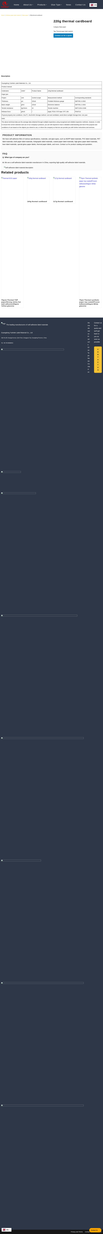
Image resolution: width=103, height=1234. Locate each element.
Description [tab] (5, 76)
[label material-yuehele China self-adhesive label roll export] (5, 4)
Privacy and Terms (77, 1232)
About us (89, 331)
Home (16, 5)
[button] (32, 4)
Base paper (25, 15)
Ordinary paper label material (13, 15)
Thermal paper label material (64, 31)
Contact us (80, 5)
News (68, 5)
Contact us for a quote (63, 35)
